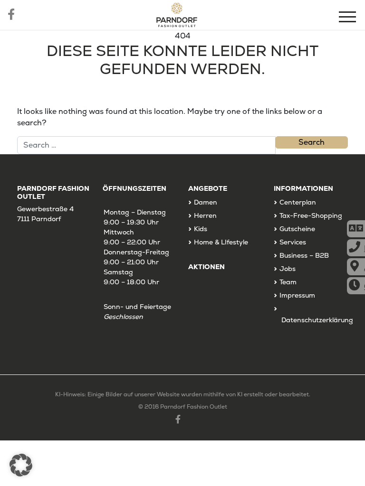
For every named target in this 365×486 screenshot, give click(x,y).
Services (292, 242)
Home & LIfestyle (221, 242)
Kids (200, 228)
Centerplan (297, 202)
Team (288, 282)
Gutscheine (297, 228)
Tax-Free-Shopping (310, 215)
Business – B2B (304, 255)
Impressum (297, 295)
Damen (205, 202)
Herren (205, 215)
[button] (21, 465)
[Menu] (348, 18)
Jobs (287, 268)
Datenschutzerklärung (317, 320)
